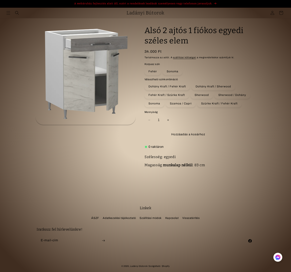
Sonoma (172, 71)
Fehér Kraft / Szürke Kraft (166, 95)
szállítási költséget (184, 57)
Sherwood (202, 95)
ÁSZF (95, 217)
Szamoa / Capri (181, 103)
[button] (8, 13)
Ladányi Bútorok (139, 266)
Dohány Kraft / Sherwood (213, 86)
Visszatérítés (191, 217)
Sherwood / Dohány (232, 95)
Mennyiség (151, 112)
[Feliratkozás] (103, 240)
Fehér (152, 71)
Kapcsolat (172, 217)
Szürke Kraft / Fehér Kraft (219, 103)
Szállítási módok (151, 217)
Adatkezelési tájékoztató (119, 217)
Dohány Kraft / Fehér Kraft (167, 86)
